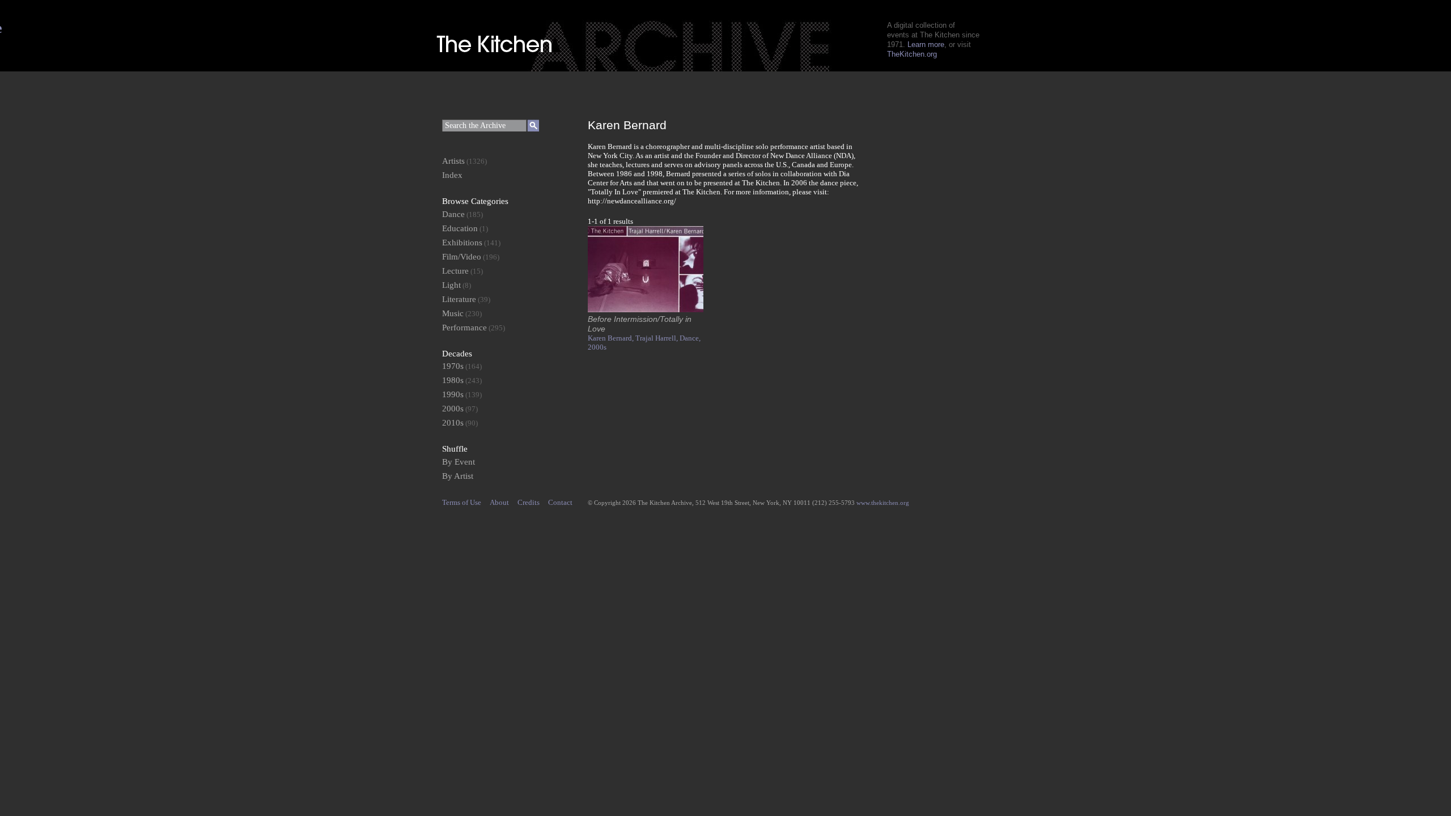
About (499, 502)
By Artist (457, 476)
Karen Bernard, (611, 338)
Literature (459, 299)
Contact (560, 502)
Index (452, 175)
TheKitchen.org (912, 54)
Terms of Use (461, 502)
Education (460, 228)
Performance (464, 327)
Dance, (690, 338)
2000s (597, 347)
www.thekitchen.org (882, 502)
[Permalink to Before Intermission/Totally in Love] (645, 309)
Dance (453, 214)
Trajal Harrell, (657, 338)
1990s (453, 394)
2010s (453, 422)
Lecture (455, 270)
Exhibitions (462, 242)
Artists (453, 160)
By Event (458, 461)
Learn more (925, 44)
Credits (528, 502)
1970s (453, 366)
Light (451, 285)
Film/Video (461, 256)
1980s (453, 380)
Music (453, 313)
